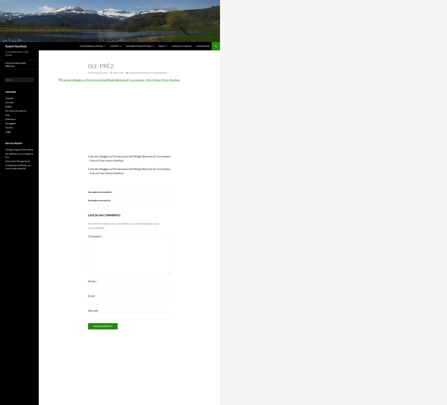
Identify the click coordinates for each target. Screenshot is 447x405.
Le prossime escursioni (91, 46)
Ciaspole (9, 98)
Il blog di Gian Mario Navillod (15, 64)
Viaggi (161, 46)
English (8, 106)
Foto (7, 115)
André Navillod (15, 46)
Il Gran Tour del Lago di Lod (17, 161)
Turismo (9, 127)
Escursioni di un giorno (15, 110)
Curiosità (9, 102)
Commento (95, 236)
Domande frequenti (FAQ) (138, 46)
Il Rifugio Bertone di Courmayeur (147, 73)
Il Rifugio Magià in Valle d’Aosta (19, 149)
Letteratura (10, 119)
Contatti (114, 46)
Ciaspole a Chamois (182, 46)
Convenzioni (202, 46)
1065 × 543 (118, 73)
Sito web (93, 310)
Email (92, 295)
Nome (92, 281)
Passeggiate (10, 123)
